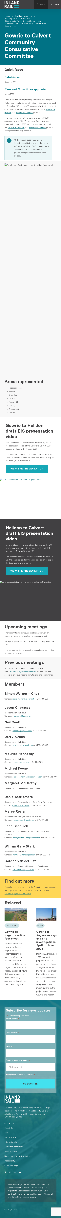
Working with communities (17, 18)
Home (7, 16)
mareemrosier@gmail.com (23, 820)
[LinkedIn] (15, 1172)
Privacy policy (11, 1151)
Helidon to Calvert (24, 112)
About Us (8, 1128)
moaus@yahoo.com (20, 762)
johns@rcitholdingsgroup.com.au (26, 838)
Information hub (11, 1142)
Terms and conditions (14, 1147)
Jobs (6, 1133)
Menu (56, 4)
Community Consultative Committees (23, 21)
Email (9, 1046)
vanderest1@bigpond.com (23, 869)
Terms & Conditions (25, 1075)
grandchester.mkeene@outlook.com (27, 777)
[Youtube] (20, 1172)
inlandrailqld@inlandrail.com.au (23, 672)
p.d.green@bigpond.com (22, 745)
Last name (12, 1032)
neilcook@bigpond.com (22, 730)
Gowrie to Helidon (16, 127)
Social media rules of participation (19, 1156)
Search (42, 4)
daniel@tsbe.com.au (20, 805)
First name (12, 1018)
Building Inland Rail (23, 16)
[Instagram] (10, 1172)
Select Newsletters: (18, 1060)
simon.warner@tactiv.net (23, 699)
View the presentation (27, 468)
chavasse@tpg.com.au (21, 716)
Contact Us (9, 1123)
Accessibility (10, 1161)
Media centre (10, 1137)
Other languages (11, 1165)
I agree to (21, 1075)
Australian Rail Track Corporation (30, 1114)
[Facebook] (5, 1172)
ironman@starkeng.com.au (23, 855)
